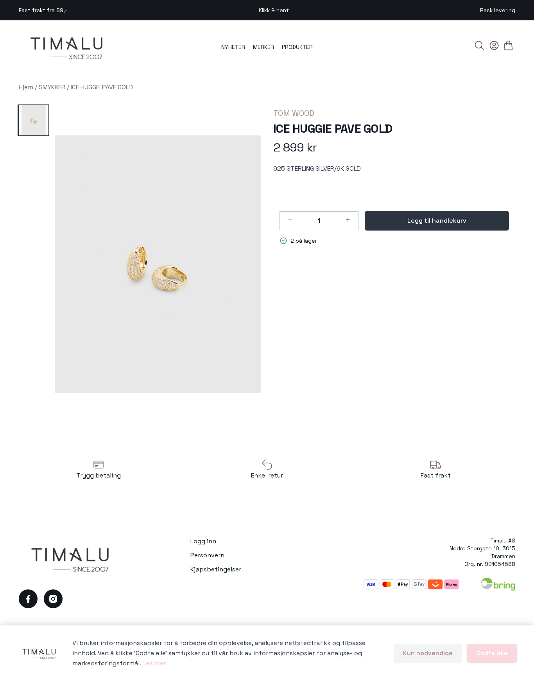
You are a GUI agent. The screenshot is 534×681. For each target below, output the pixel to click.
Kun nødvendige (428, 653)
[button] (158, 264)
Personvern (207, 555)
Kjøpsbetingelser (215, 569)
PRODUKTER (297, 46)
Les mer (154, 663)
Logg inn (203, 541)
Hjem (26, 87)
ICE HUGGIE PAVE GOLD (102, 87)
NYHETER (233, 46)
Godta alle (492, 653)
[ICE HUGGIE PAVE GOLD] (33, 120)
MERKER (263, 46)
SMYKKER (52, 87)
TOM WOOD (293, 113)
